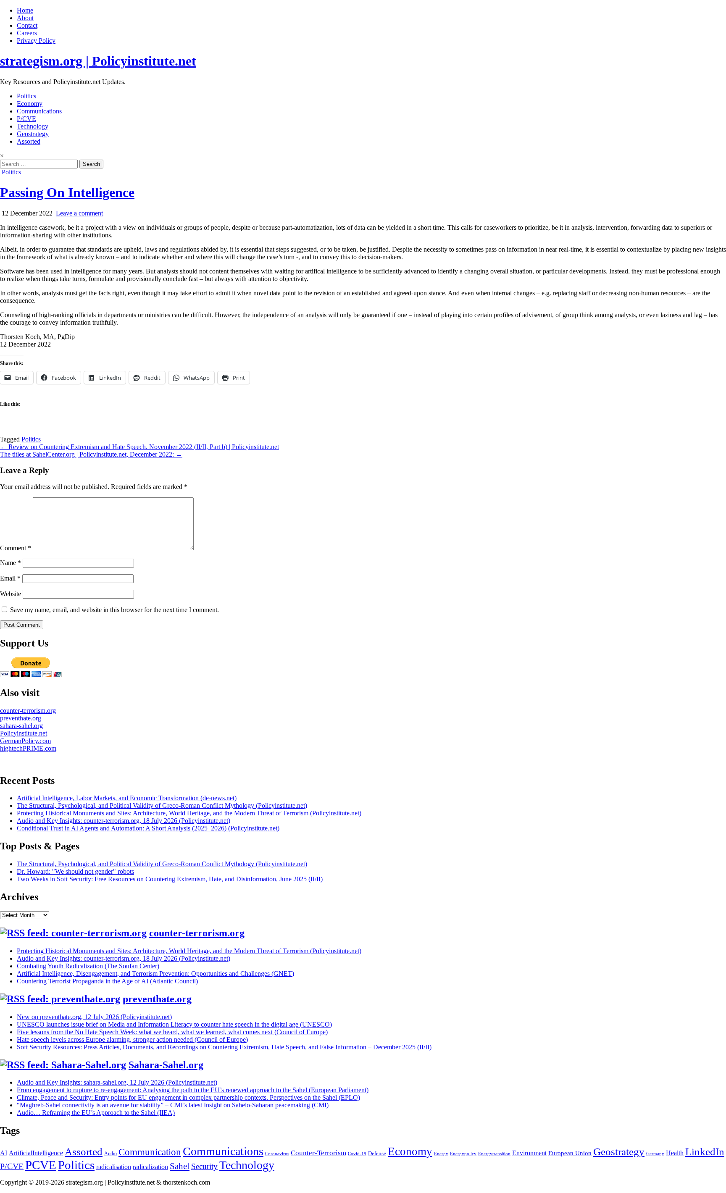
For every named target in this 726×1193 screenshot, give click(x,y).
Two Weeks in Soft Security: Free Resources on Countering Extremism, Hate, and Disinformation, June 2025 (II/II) (170, 879)
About (25, 17)
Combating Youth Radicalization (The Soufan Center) (88, 966)
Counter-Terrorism (318, 1153)
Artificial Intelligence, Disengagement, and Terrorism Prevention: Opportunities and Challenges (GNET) (155, 973)
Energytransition (494, 1153)
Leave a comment (79, 213)
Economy (29, 103)
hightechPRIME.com (28, 748)
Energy (441, 1153)
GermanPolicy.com (25, 740)
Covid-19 (357, 1153)
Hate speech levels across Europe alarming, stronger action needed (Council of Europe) (132, 1039)
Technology (32, 126)
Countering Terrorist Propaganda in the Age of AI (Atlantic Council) (107, 981)
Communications (39, 111)
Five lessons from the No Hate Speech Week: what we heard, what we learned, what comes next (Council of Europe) (172, 1031)
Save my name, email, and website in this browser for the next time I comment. (114, 609)
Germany (655, 1153)
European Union (570, 1153)
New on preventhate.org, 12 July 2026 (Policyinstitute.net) (94, 1016)
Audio (110, 1153)
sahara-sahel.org (21, 725)
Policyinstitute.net (23, 733)
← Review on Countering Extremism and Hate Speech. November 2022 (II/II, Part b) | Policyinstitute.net (139, 446)
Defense (377, 1153)
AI (3, 1152)
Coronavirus (277, 1153)
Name (10, 562)
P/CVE (26, 118)
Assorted (28, 141)
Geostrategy (33, 133)
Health (675, 1152)
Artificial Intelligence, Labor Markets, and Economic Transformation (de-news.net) (127, 797)
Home (25, 10)
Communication (149, 1151)
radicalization (150, 1166)
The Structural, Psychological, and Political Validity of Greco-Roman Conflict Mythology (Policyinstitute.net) (162, 805)
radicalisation (113, 1166)
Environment (529, 1152)
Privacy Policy (36, 40)
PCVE (40, 1165)
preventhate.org (20, 718)
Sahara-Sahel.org (166, 1064)
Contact (27, 25)
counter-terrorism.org (28, 710)
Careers (27, 33)
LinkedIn (704, 1151)
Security (204, 1166)
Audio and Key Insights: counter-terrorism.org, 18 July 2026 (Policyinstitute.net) (123, 820)
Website (10, 593)
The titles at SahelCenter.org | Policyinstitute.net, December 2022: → (91, 454)
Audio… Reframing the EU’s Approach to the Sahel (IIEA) (96, 1112)
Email (10, 578)
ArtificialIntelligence (36, 1152)
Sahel (179, 1166)
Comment (15, 548)
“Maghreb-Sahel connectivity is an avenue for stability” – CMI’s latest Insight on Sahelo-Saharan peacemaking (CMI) (173, 1105)
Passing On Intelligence (67, 192)
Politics (26, 96)
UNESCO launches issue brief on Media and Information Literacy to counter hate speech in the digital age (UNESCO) (174, 1024)
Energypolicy (463, 1153)
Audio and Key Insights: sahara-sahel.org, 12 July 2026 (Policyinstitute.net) (117, 1082)
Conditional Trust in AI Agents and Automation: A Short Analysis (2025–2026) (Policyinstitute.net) (148, 828)
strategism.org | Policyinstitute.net (98, 60)
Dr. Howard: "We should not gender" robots (75, 871)
